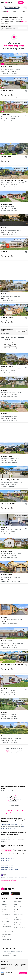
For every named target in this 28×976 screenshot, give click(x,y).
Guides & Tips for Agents (7, 931)
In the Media (5, 906)
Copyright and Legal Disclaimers (8, 880)
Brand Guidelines (6, 909)
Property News (17, 924)
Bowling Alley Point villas (7, 865)
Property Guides (18, 919)
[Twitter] (10, 948)
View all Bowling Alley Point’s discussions (10, 837)
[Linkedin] (14, 948)
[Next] (23, 751)
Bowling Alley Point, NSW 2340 (11, 15)
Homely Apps (5, 912)
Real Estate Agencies (19, 912)
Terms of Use (15, 955)
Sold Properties (18, 906)
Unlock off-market (21, 331)
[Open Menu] (2, 2)
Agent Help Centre (6, 939)
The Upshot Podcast (6, 934)
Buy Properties (17, 901)
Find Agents (17, 909)
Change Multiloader (6, 924)
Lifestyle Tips (17, 922)
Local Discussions (18, 914)
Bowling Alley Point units (7, 860)
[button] (14, 7)
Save (23, 11)
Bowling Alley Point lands (7, 867)
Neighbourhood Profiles (20, 917)
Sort (15, 11)
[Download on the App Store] (6, 893)
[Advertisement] (14, 132)
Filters (6, 11)
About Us (4, 901)
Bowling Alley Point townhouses (8, 863)
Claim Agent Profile (6, 929)
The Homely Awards (6, 936)
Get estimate (22, 28)
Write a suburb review (9, 348)
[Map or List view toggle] (25, 7)
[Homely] (14, 888)
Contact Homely (6, 914)
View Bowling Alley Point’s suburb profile (10, 824)
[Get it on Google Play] (15, 893)
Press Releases (5, 904)
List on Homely (5, 921)
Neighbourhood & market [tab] (20, 850)
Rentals (16, 904)
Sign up (21, 2)
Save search (23, 973)
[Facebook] (3, 948)
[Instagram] (6, 948)
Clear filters (24, 21)
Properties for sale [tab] (7, 850)
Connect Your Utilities (19, 927)
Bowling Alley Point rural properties (9, 869)
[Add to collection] (26, 67)
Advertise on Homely (6, 926)
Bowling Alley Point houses (7, 858)
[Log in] (26, 2)
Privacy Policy (6, 955)
